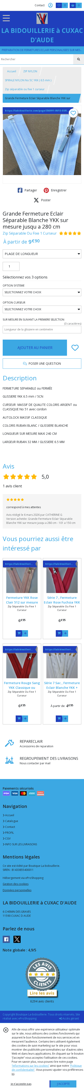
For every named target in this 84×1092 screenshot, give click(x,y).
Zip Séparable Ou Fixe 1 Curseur (30, 233)
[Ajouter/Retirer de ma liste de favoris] (75, 347)
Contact (40, 5)
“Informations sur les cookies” (30, 1066)
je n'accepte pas (21, 1084)
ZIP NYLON (30, 71)
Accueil (11, 71)
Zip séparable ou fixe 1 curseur (25, 89)
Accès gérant (70, 1018)
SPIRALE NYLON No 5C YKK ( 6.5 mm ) (28, 80)
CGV (7, 838)
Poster (45, 200)
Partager (30, 190)
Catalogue (11, 821)
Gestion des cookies (15, 884)
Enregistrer (58, 190)
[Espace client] (50, 5)
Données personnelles (17, 890)
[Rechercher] (78, 59)
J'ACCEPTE (63, 1084)
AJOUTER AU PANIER (34, 347)
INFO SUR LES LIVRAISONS (20, 844)
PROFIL (9, 833)
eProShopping (27, 1018)
